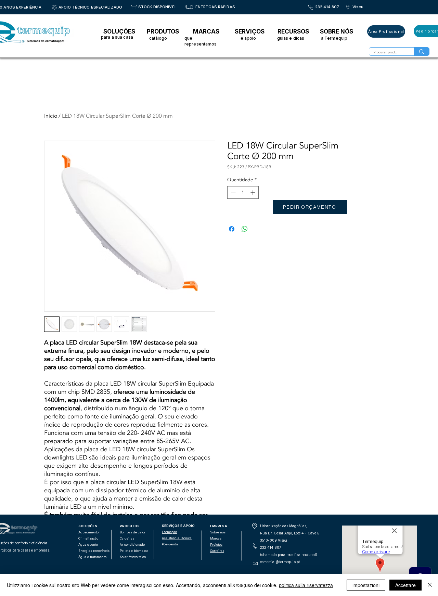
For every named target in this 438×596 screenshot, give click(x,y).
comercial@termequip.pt (280, 562)
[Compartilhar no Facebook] (232, 229)
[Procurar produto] (421, 51)
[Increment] (253, 192)
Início (50, 116)
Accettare (405, 585)
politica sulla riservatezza (306, 585)
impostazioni (365, 585)
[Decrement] (232, 192)
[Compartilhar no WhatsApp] (245, 229)
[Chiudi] (430, 585)
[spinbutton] (243, 192)
